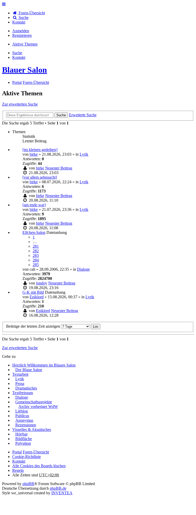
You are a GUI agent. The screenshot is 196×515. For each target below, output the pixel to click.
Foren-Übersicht (36, 452)
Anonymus (24, 420)
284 (36, 260)
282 (36, 251)
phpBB (28, 484)
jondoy (41, 283)
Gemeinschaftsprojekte (33, 402)
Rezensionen (25, 425)
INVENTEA (61, 493)
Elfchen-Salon (33, 232)
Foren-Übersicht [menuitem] (31, 13)
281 (36, 246)
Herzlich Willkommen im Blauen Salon (44, 365)
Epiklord (37, 297)
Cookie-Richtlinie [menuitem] (26, 456)
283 (36, 255)
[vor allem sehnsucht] (39, 177)
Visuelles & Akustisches (31, 429)
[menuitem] (18, 22)
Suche (61, 115)
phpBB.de (58, 488)
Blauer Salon (24, 69)
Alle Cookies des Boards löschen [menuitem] (39, 466)
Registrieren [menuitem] (22, 35)
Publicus (22, 416)
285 (36, 264)
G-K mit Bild (33, 292)
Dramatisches (26, 388)
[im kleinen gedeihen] (39, 149)
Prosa (19, 383)
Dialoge (83, 269)
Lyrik (84, 154)
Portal (17, 82)
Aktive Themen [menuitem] (25, 44)
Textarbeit (20, 374)
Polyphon (23, 443)
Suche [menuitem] (23, 17)
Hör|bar (21, 434)
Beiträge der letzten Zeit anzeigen (33, 326)
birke (34, 154)
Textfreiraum (22, 393)
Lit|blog (21, 411)
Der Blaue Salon (28, 370)
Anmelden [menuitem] (20, 31)
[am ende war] (34, 205)
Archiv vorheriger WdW (38, 406)
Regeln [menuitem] (18, 470)
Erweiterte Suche (82, 115)
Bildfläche (23, 439)
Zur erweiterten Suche (20, 104)
